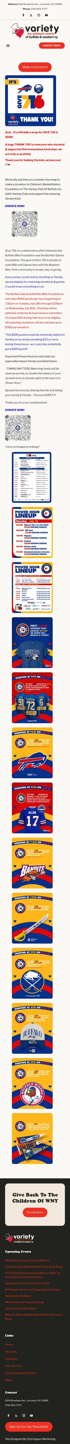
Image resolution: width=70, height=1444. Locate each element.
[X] (32, 15)
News (8, 1380)
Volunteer (11, 1358)
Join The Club (13, 1366)
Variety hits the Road (18, 1296)
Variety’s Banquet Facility (21, 1373)
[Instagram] (39, 15)
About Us (11, 1351)
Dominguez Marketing (41, 1439)
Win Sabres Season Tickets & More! (27, 1260)
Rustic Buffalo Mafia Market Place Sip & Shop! (34, 1266)
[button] (8, 45)
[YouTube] (47, 15)
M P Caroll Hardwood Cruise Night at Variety (32, 1289)
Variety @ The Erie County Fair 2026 (27, 1283)
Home (9, 1344)
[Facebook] (24, 15)
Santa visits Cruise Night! (20, 1308)
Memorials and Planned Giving (24, 1302)
